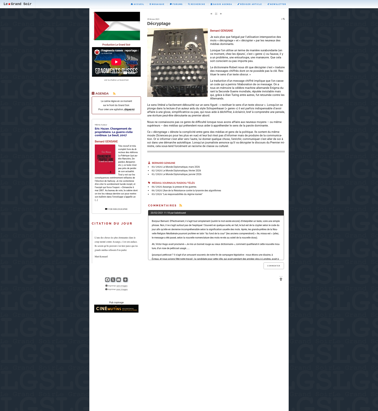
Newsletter (277, 4)
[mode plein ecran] (216, 14)
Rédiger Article (250, 4)
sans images (122, 286)
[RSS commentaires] (180, 205)
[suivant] (221, 14)
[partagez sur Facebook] (107, 281)
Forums (177, 4)
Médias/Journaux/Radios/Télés (172, 183)
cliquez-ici (129, 109)
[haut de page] (281, 279)
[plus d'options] (125, 281)
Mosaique (157, 4)
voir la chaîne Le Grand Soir (116, 80)
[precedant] (211, 14)
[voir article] (105, 173)
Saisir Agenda (222, 4)
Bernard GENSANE (162, 163)
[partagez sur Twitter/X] (113, 281)
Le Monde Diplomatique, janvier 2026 (182, 174)
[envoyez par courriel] (118, 281)
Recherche (197, 4)
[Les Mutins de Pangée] (116, 311)
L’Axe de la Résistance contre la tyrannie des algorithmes (192, 190)
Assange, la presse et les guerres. (180, 186)
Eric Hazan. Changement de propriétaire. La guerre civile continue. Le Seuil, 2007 (114, 132)
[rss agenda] (112, 93)
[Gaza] (116, 39)
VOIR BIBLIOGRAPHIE (117, 209)
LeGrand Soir (18, 4)
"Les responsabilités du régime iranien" (183, 194)
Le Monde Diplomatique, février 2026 (182, 170)
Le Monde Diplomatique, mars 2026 (181, 166)
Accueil (138, 4)
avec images (122, 289)
